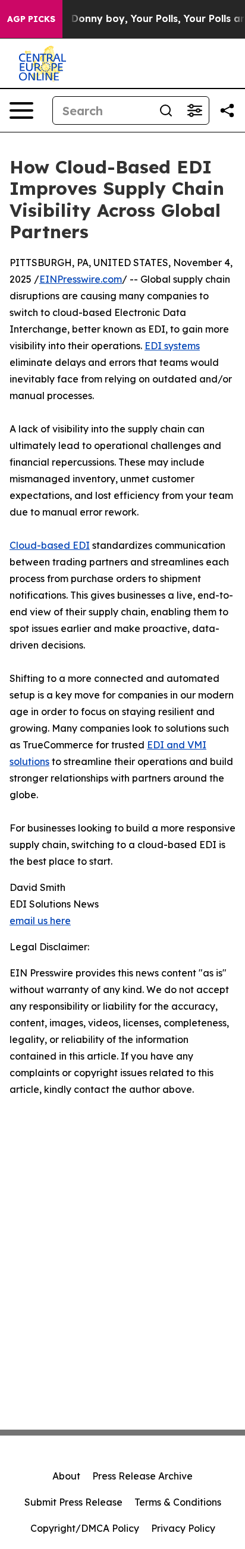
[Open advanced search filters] (194, 110)
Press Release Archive (142, 1476)
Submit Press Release (73, 1502)
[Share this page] (227, 110)
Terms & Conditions (177, 1502)
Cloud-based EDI (50, 545)
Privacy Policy (183, 1528)
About (66, 1476)
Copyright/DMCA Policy (84, 1528)
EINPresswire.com (80, 279)
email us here (40, 921)
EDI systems (172, 346)
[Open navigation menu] (21, 110)
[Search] (166, 110)
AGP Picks (31, 19)
